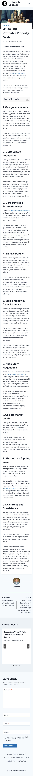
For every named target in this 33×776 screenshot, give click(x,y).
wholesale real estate (17, 73)
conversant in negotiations (16, 374)
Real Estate (6, 25)
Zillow (18, 427)
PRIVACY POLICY (20, 754)
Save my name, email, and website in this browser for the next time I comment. (16, 738)
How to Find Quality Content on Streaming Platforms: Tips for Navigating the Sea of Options (24, 605)
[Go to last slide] (5, 646)
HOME (9, 754)
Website (6, 732)
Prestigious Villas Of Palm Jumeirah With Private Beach (15, 634)
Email (6, 724)
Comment (8, 690)
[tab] (13, 665)
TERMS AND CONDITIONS (13, 758)
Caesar (7, 41)
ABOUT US (11, 761)
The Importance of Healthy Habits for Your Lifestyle (8, 601)
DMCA (26, 758)
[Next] (28, 646)
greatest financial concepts (20, 211)
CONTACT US (21, 761)
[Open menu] (29, 3)
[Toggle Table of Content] (26, 99)
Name (6, 715)
